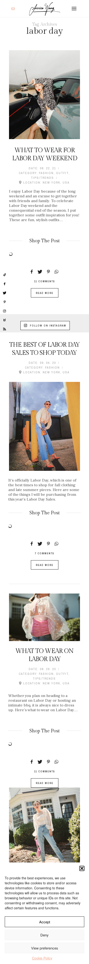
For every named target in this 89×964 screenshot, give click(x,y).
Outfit (62, 173)
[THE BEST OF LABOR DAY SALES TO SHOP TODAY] (44, 426)
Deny (44, 934)
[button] (82, 868)
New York (51, 182)
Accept (44, 921)
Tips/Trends (42, 177)
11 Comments (44, 281)
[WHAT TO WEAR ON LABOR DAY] (44, 617)
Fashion (46, 173)
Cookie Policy (42, 958)
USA (66, 182)
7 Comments (44, 553)
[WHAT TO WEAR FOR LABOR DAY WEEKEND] (44, 94)
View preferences (44, 947)
